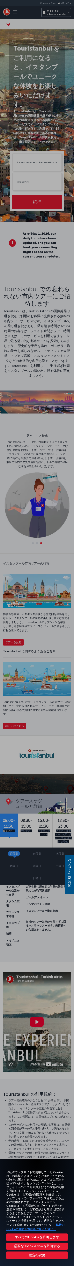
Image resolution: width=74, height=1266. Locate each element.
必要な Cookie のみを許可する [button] (37, 1246)
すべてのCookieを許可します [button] (37, 1237)
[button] (37, 1255)
